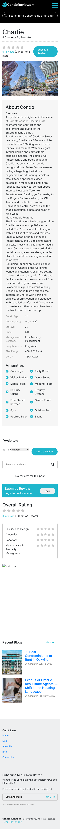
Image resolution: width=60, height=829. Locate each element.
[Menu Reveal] (55, 5)
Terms (5, 821)
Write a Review (44, 451)
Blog (4, 751)
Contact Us (8, 757)
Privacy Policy (16, 821)
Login (47, 491)
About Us (7, 746)
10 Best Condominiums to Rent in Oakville (38, 656)
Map (4, 740)
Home (5, 735)
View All (50, 642)
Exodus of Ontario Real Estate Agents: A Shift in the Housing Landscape (41, 686)
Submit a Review (43, 51)
